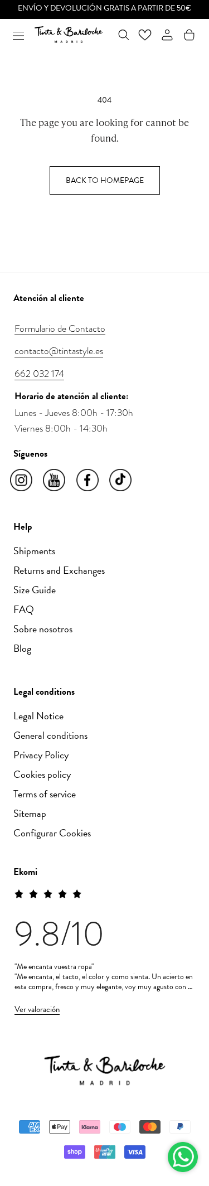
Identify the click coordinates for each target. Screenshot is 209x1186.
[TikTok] (121, 480)
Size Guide (34, 589)
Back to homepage (105, 180)
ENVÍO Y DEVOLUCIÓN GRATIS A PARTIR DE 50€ (104, 8)
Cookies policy (42, 774)
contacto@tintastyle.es (58, 350)
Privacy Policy (41, 754)
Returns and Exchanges (59, 570)
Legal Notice (38, 715)
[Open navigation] (18, 35)
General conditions (50, 735)
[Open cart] (189, 35)
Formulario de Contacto (59, 328)
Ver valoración (37, 1009)
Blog (22, 648)
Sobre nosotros (42, 628)
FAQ (23, 609)
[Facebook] (88, 480)
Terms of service (44, 793)
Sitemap (29, 813)
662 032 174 (39, 373)
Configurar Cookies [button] (52, 832)
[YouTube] (55, 480)
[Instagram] (22, 480)
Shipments (34, 550)
